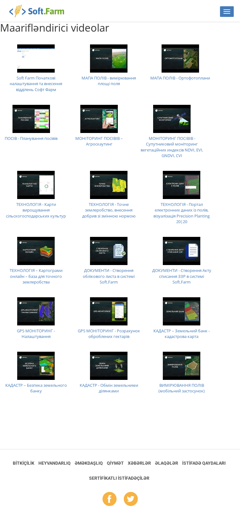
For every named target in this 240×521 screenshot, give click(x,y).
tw (131, 499)
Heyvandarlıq (54, 463)
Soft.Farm (40, 11)
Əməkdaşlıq (89, 463)
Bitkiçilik (23, 463)
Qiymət (115, 463)
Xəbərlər (139, 463)
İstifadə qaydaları (204, 463)
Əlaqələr (166, 463)
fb (109, 499)
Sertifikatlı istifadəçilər (119, 478)
